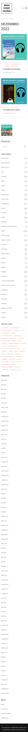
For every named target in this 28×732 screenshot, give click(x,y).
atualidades (4, 327)
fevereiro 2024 (4, 516)
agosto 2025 (4, 434)
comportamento (7, 335)
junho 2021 (3, 661)
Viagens (3, 317)
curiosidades (14, 62)
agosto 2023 (4, 543)
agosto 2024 (4, 489)
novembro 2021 (4, 639)
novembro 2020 (5, 693)
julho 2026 (3, 384)
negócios (3, 294)
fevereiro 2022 (4, 625)
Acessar (3, 704)
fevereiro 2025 (4, 462)
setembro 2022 (4, 593)
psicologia (4, 299)
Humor (3, 262)
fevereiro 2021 (4, 680)
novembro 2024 (5, 475)
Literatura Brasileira (7, 281)
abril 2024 (3, 507)
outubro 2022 (4, 589)
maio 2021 (3, 666)
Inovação (3, 271)
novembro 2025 (4, 421)
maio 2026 (3, 394)
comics (3, 185)
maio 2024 (3, 502)
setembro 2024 (5, 484)
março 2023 (3, 566)
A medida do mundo (11, 69)
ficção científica (12, 346)
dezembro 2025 (4, 416)
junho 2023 (3, 552)
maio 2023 (3, 557)
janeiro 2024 (4, 521)
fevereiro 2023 (4, 571)
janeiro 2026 (4, 412)
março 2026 (4, 403)
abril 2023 (3, 561)
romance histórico (11, 66)
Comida (3, 190)
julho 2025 (3, 439)
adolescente (5, 158)
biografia (3, 176)
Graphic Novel (5, 253)
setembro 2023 (4, 539)
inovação (22, 351)
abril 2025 (3, 453)
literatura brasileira (8, 356)
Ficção (3, 231)
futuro (17, 348)
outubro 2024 (4, 480)
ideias (16, 351)
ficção (4, 346)
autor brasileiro (15, 327)
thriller (13, 369)
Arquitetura (5, 167)
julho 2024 (3, 493)
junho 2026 (3, 389)
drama (3, 217)
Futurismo (4, 249)
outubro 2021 (4, 643)
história (7, 64)
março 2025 (3, 457)
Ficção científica (6, 240)
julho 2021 (3, 657)
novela (13, 361)
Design (3, 208)
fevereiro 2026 (4, 407)
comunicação (5, 194)
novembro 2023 (4, 530)
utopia (19, 369)
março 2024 (4, 512)
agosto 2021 (4, 652)
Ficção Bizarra (5, 235)
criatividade (4, 199)
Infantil (3, 267)
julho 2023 (3, 548)
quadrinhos (5, 364)
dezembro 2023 (4, 525)
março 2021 (3, 675)
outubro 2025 (4, 425)
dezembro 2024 (5, 471)
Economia (4, 222)
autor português (7, 330)
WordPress (22, 729)
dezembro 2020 (5, 689)
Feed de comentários (6, 713)
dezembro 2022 (5, 580)
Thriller (3, 312)
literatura (18, 354)
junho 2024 (4, 498)
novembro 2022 (5, 584)
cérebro (13, 340)
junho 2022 (3, 607)
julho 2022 (3, 602)
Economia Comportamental (9, 226)
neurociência (6, 361)
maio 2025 (3, 448)
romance (3, 303)
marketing (19, 356)
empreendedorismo (14, 343)
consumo (4, 338)
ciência (5, 62)
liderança (10, 354)
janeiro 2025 (4, 466)
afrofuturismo (5, 163)
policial (19, 361)
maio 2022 (3, 611)
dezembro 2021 (4, 634)
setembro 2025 (4, 430)
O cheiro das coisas (11, 109)
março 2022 (4, 621)
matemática (16, 64)
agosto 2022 (4, 598)
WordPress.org (4, 718)
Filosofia (3, 244)
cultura (20, 338)
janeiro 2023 (4, 575)
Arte (2, 172)
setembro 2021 (4, 648)
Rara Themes (11, 729)
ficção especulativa (8, 348)
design (20, 340)
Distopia (3, 213)
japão (3, 354)
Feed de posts (4, 709)
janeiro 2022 (4, 630)
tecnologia (5, 369)
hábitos (11, 351)
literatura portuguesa (8, 285)
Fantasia (23, 343)
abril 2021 (3, 670)
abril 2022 (3, 616)
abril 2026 (3, 398)
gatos (23, 348)
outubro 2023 (4, 534)
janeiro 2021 (4, 684)
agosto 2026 (4, 380)
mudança (4, 359)
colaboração (6, 333)
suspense (17, 367)
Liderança (4, 276)
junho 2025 (3, 443)
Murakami (12, 359)
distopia (4, 343)
